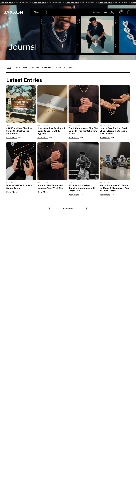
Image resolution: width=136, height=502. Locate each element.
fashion (60, 67)
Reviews (96, 12)
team (17, 67)
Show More (68, 208)
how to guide (31, 67)
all (9, 67)
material (47, 67)
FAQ (105, 12)
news (71, 67)
